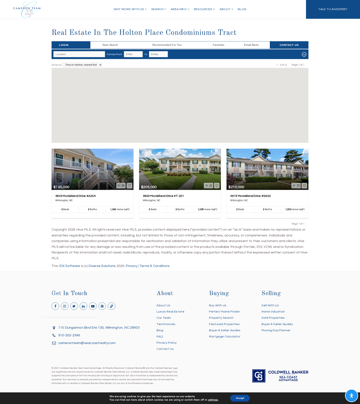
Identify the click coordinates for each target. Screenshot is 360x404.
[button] (167, 122)
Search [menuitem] (157, 9)
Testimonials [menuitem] (166, 324)
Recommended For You (167, 44)
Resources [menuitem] (203, 9)
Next (306, 64)
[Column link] (333, 9)
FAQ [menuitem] (160, 336)
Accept (240, 398)
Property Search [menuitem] (221, 317)
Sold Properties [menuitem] (273, 317)
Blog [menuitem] (242, 9)
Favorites (218, 44)
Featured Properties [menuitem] (224, 324)
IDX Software (69, 266)
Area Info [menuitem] (179, 9)
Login (63, 44)
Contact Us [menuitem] (165, 348)
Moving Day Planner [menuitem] (276, 330)
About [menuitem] (225, 9)
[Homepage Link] (27, 9)
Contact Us (289, 44)
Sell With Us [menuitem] (270, 305)
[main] (180, 134)
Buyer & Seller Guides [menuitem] (224, 330)
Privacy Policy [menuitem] (167, 342)
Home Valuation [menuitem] (273, 311)
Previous (289, 64)
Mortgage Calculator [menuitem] (224, 336)
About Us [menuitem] (163, 305)
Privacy (131, 266)
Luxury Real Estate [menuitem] (170, 311)
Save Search (110, 44)
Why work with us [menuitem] (129, 9)
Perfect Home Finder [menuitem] (224, 311)
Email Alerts (251, 44)
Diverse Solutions (102, 266)
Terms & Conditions (155, 266)
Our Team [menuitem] (164, 317)
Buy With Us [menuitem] (217, 305)
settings (213, 400)
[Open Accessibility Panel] (351, 395)
